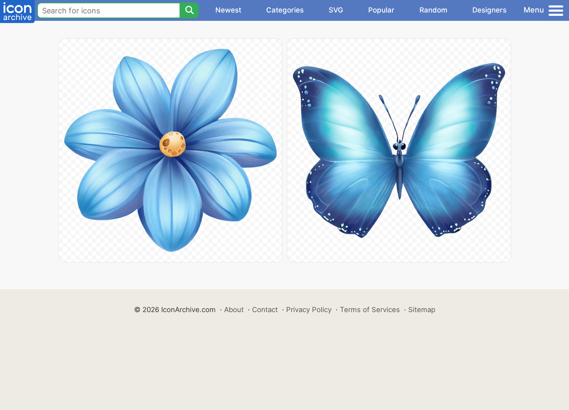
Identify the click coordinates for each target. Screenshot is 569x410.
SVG (336, 10)
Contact (265, 309)
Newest (228, 10)
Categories (285, 10)
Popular (381, 10)
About (234, 309)
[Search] (189, 10)
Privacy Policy (309, 309)
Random (433, 10)
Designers (489, 10)
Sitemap (421, 309)
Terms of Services (370, 309)
